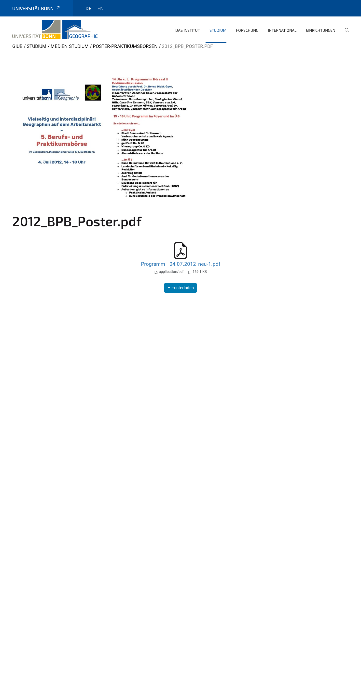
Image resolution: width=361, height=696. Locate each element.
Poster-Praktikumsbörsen (125, 46)
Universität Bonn (33, 8)
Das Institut (187, 30)
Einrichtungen (320, 30)
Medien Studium (70, 46)
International (282, 30)
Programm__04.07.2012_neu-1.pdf (180, 264)
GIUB (17, 46)
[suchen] (345, 33)
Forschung (247, 30)
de (88, 8)
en (100, 8)
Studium (217, 30)
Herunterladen (180, 287)
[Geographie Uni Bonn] (54, 29)
